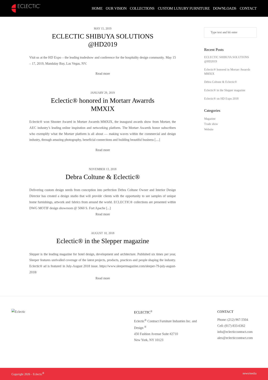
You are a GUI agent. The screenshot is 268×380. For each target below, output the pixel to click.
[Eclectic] (26, 8)
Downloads (224, 8)
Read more (102, 73)
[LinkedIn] (220, 347)
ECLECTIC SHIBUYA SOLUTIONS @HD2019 (226, 59)
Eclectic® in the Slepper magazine (102, 241)
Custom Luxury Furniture (184, 8)
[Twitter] (228, 347)
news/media (249, 373)
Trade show (211, 124)
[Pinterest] (242, 347)
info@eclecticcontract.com (235, 332)
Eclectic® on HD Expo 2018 (221, 98)
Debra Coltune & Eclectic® (103, 177)
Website (208, 129)
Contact (248, 8)
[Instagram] (235, 347)
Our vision (116, 8)
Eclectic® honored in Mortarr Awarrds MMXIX (227, 71)
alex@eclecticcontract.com (235, 338)
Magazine (209, 118)
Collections (142, 8)
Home (97, 8)
